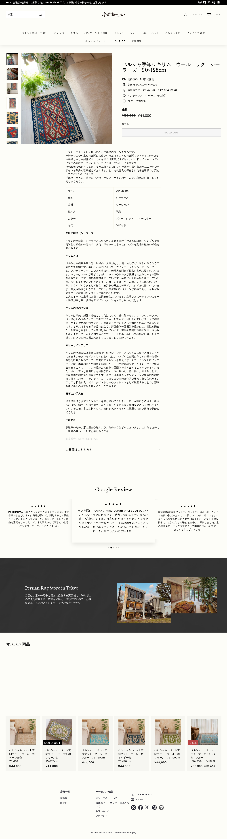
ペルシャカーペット (125, 33)
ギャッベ (59, 33)
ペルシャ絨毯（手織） (35, 33)
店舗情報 (136, 41)
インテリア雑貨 (196, 33)
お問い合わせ (103, 811)
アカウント (102, 815)
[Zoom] (66, 98)
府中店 (63, 798)
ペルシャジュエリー (96, 41)
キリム (74, 33)
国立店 (63, 803)
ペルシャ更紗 (173, 33)
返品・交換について (106, 798)
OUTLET (120, 41)
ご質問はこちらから (79, 450)
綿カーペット (151, 33)
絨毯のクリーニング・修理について (112, 804)
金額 (125, 109)
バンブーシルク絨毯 (96, 33)
